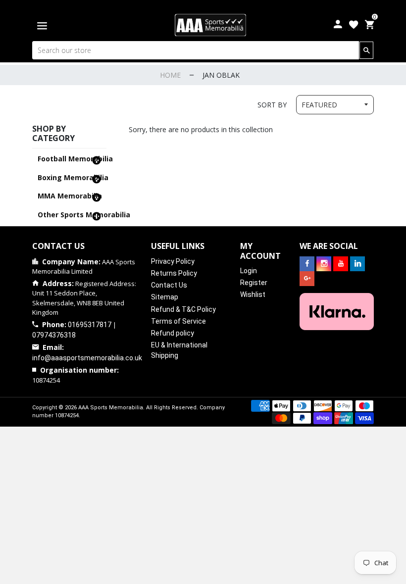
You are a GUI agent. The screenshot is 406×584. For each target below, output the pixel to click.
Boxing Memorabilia (71, 177)
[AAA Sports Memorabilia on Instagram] (323, 263)
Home (170, 75)
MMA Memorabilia (70, 195)
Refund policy (172, 333)
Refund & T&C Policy (183, 309)
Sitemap (164, 297)
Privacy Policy (173, 261)
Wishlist (252, 294)
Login (248, 271)
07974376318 (54, 335)
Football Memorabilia (71, 158)
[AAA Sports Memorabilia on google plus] (307, 278)
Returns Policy (174, 273)
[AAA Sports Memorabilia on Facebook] (307, 263)
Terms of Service (178, 321)
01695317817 (89, 325)
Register (253, 283)
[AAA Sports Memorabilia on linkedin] (357, 263)
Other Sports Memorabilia (71, 214)
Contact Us (169, 285)
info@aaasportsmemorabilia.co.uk (87, 358)
